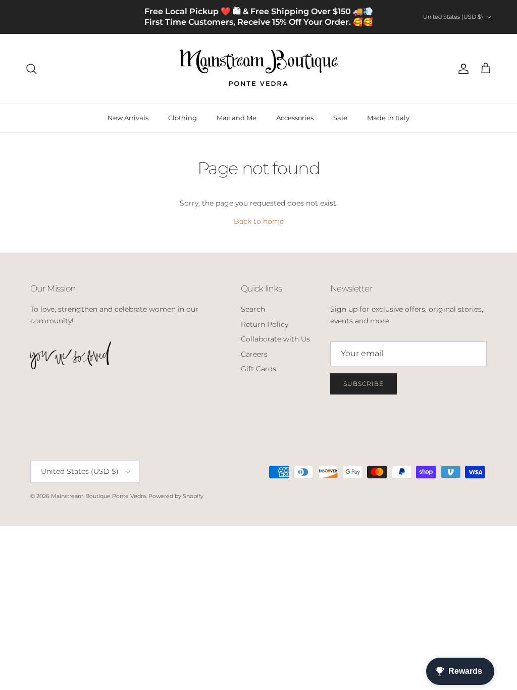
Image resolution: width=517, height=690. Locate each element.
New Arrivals (128, 118)
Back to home (259, 221)
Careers (254, 354)
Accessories (295, 118)
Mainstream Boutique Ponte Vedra (98, 496)
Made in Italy (388, 118)
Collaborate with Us (275, 338)
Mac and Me (236, 118)
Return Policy (264, 324)
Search (253, 309)
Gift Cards (258, 368)
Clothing (182, 118)
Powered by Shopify (175, 496)
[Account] (461, 69)
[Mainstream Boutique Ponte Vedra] (258, 68)
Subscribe (363, 383)
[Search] (31, 69)
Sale (340, 118)
